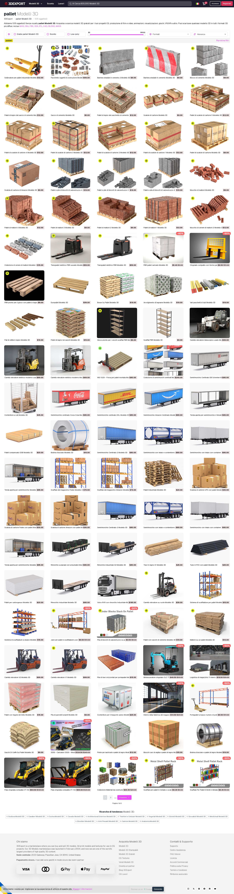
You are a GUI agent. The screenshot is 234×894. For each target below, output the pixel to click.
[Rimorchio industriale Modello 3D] (70, 585)
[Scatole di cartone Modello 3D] (163, 98)
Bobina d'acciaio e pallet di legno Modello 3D (207, 752)
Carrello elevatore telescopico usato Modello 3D (209, 340)
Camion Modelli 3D (129, 821)
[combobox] (170, 34)
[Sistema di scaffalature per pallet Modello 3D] (210, 585)
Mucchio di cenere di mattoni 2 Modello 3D (206, 228)
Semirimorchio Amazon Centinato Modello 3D (161, 415)
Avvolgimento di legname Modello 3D (158, 302)
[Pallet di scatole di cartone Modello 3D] (210, 135)
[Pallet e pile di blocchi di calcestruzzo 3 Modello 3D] (117, 173)
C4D (45, 26)
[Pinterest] (199, 889)
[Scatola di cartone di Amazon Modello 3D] (24, 173)
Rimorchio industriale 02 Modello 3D (111, 565)
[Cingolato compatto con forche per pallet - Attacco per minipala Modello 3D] (210, 248)
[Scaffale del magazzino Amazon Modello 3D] (117, 473)
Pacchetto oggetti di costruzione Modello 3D (68, 78)
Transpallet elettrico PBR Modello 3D (111, 265)
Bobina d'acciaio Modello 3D (62, 452)
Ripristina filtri (222, 40)
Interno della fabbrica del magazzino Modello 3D (162, 715)
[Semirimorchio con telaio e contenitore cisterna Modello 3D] (163, 435)
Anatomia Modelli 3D (150, 821)
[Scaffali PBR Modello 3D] (163, 323)
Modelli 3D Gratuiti (127, 854)
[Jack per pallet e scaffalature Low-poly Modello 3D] (70, 623)
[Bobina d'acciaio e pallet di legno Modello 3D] (210, 735)
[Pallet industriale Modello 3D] (163, 473)
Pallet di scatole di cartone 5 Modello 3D (206, 115)
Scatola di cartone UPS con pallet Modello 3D (208, 490)
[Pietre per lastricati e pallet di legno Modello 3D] (117, 735)
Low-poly (75, 34)
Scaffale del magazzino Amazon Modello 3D (114, 490)
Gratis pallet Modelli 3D (28, 34)
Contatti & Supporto (181, 841)
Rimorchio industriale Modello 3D (64, 602)
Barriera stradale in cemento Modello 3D (159, 78)
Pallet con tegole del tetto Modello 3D (19, 715)
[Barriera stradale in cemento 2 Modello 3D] (117, 60)
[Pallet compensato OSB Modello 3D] (24, 435)
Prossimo (123, 797)
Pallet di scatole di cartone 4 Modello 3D (20, 153)
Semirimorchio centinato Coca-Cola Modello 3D (69, 415)
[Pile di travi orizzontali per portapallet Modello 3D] (117, 660)
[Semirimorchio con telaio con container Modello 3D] (210, 435)
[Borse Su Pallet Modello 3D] (117, 285)
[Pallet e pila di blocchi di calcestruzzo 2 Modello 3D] (163, 173)
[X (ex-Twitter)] (193, 889)
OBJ (27, 26)
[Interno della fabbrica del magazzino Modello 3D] (163, 698)
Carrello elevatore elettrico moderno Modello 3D (69, 377)
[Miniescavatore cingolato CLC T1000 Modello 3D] (163, 660)
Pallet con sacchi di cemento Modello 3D (160, 640)
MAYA (58, 26)
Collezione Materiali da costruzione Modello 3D (116, 790)
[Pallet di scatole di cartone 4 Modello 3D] (24, 135)
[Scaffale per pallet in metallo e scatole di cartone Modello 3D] (163, 773)
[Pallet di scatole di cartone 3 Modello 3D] (70, 135)
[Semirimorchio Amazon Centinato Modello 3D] (163, 398)
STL (40, 26)
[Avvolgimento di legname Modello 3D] (163, 285)
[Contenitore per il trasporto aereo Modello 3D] (117, 698)
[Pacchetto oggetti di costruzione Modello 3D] (70, 60)
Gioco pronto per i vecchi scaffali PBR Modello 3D (117, 340)
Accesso (215, 3)
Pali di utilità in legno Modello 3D (17, 340)
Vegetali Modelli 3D (156, 816)
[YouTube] (215, 889)
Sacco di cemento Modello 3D (62, 115)
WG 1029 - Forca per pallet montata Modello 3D (116, 377)
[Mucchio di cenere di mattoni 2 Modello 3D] (210, 210)
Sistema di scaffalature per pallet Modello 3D (207, 602)
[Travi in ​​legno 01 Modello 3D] (163, 548)
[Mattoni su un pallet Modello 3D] (210, 623)
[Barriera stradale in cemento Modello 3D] (163, 60)
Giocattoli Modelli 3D (197, 816)
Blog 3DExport (125, 870)
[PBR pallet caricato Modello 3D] (163, 248)
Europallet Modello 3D (59, 302)
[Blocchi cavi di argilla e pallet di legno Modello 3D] (163, 735)
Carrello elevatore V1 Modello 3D (63, 677)
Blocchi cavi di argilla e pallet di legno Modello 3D (163, 752)
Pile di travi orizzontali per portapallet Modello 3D (116, 677)
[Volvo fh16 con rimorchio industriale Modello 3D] (117, 585)
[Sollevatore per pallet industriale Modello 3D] (24, 60)
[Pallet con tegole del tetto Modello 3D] (24, 698)
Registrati (227, 3)
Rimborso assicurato (179, 874)
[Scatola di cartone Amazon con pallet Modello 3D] (70, 510)
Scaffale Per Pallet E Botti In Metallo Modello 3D (209, 790)
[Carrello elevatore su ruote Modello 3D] (163, 585)
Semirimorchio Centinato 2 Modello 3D (112, 452)
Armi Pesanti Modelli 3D (108, 821)
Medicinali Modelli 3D (218, 816)
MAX (22, 26)
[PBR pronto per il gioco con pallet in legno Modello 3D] (24, 285)
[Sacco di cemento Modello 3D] (70, 98)
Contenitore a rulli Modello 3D (16, 415)
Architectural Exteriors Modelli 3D (101, 816)
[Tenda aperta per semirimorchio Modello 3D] (24, 473)
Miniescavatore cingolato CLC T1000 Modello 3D (163, 677)
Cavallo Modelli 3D (75, 816)
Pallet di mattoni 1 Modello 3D (155, 228)
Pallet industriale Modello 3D (155, 490)
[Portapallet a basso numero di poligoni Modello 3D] (210, 698)
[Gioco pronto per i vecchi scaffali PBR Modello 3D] (117, 323)
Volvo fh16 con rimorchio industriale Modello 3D (116, 602)
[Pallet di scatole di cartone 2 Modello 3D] (117, 135)
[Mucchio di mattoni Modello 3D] (210, 173)
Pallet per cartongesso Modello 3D (18, 602)
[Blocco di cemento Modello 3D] (210, 60)
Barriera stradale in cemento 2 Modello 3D (113, 78)
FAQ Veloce (175, 854)
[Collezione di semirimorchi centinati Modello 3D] (163, 360)
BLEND (51, 26)
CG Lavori (123, 874)
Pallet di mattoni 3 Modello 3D (62, 228)
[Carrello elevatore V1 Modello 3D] (70, 660)
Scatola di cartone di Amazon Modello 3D (21, 190)
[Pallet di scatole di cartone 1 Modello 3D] (163, 135)
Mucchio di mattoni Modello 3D (202, 190)
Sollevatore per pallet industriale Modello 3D (22, 78)
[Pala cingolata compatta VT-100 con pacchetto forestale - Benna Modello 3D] (24, 773)
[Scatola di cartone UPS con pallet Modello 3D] (210, 473)
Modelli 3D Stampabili (128, 850)
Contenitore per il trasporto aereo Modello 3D (115, 715)
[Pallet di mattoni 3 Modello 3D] (70, 210)
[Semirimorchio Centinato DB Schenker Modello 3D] (210, 360)
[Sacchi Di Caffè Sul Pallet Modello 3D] (24, 735)
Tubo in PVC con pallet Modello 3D (203, 565)
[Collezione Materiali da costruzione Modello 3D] (117, 773)
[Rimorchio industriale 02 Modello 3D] (117, 548)
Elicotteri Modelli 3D (85, 821)
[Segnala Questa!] (41, 72)
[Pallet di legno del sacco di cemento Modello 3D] (24, 98)
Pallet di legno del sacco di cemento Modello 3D (23, 115)
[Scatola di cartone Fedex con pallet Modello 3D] (24, 510)
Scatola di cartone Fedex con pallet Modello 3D (23, 527)
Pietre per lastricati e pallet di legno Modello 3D (115, 752)
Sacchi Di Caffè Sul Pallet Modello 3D (19, 752)
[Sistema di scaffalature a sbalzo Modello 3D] (24, 623)
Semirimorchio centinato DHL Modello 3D (113, 415)
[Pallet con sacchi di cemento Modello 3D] (163, 623)
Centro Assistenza (177, 850)
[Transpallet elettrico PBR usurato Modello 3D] (70, 248)
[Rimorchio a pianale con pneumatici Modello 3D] (70, 548)
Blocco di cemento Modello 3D (202, 78)
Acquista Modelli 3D (130, 841)
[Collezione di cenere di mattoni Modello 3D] (24, 248)
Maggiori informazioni (82, 889)
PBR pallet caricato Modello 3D (156, 265)
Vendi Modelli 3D (126, 862)
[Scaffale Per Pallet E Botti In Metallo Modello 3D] (210, 773)
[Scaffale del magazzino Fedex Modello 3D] (70, 473)
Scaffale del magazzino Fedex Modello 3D (67, 490)
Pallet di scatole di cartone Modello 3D (205, 153)
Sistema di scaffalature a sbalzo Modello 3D (22, 640)
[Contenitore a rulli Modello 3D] (24, 398)
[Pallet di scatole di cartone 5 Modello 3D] (210, 98)
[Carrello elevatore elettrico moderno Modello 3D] (70, 360)
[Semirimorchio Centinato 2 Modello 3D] (117, 435)
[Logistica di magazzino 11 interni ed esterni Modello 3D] (210, 660)
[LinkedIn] (209, 889)
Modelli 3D (123, 846)
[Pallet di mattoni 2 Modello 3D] (117, 210)
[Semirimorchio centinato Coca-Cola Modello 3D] (70, 398)
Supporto (174, 846)
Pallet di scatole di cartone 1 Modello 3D (159, 153)
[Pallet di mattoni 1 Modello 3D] (163, 210)
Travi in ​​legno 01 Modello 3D (155, 565)
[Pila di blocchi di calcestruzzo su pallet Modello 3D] (117, 623)
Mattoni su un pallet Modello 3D (202, 640)
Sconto (53, 34)
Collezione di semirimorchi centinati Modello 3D (162, 377)
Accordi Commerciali (179, 862)
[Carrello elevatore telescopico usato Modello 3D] (210, 323)
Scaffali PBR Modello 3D (153, 340)
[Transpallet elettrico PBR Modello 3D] (117, 248)
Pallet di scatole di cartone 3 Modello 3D (67, 153)
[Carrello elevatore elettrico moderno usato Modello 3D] (24, 360)
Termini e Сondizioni (178, 870)
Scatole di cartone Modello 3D (155, 115)
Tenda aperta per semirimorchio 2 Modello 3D (208, 415)
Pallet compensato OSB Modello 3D (19, 452)
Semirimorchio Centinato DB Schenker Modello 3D (209, 377)
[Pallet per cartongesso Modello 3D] (24, 585)
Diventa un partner (127, 866)
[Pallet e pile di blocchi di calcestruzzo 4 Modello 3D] (70, 173)
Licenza (173, 858)
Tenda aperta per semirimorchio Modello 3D (22, 490)
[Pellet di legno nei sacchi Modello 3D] (70, 323)
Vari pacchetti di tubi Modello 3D (202, 302)
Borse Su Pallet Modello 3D (108, 302)
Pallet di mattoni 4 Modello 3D (16, 228)
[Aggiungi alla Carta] (36, 72)
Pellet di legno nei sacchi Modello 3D (65, 340)
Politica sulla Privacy (179, 866)
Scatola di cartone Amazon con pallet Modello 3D (70, 527)
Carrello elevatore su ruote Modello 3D (159, 602)
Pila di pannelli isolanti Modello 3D (64, 715)
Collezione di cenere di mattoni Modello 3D (21, 265)
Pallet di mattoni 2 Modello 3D (109, 228)
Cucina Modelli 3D (56, 816)
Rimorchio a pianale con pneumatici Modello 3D (69, 565)
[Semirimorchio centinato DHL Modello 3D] (117, 398)
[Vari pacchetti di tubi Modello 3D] (210, 285)
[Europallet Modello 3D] (70, 285)
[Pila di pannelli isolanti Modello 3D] (70, 698)
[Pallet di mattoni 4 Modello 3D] (24, 210)
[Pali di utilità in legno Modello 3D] (24, 323)
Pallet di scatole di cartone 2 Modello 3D (113, 153)
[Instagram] (188, 889)
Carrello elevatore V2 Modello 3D (17, 677)
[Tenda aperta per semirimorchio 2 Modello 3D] (210, 398)
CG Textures (124, 858)
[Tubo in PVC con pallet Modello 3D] (210, 548)
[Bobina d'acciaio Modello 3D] (70, 435)
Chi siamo (22, 841)
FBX (31, 26)
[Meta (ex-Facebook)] (204, 889)
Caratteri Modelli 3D (36, 816)
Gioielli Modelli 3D (176, 816)
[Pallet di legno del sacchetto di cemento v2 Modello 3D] (117, 98)
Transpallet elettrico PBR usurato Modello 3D (68, 265)
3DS (36, 26)
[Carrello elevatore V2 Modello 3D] (24, 660)
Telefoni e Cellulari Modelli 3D (132, 816)
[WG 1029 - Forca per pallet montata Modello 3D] (117, 360)
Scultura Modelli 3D (16, 816)
